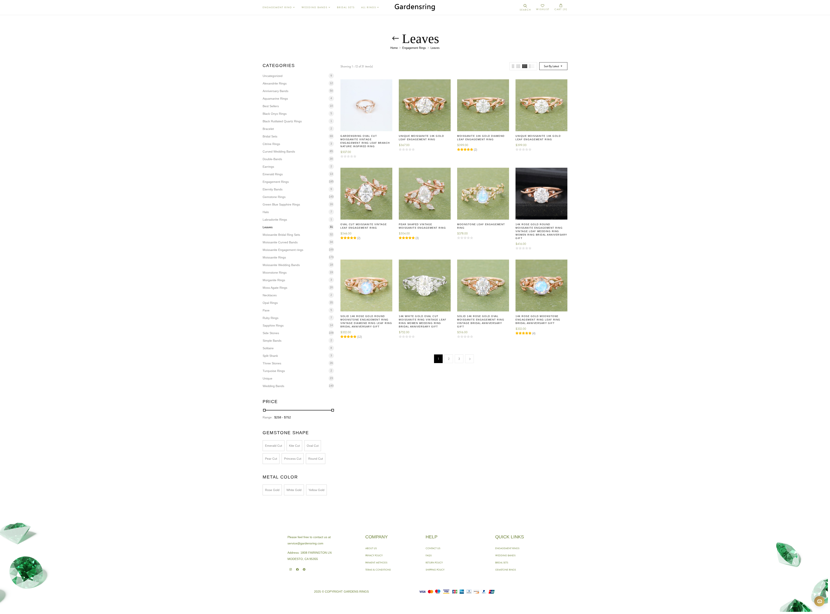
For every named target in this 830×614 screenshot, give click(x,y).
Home (394, 47)
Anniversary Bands (275, 91)
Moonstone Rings (275, 272)
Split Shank (270, 355)
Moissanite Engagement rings (283, 250)
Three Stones (272, 363)
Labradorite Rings (275, 219)
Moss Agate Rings (275, 287)
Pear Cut (271, 458)
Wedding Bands (273, 386)
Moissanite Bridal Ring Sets (281, 234)
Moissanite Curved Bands (280, 242)
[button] (560, 7)
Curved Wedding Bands (279, 151)
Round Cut (315, 458)
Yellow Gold (316, 490)
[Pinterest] (304, 569)
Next (469, 358)
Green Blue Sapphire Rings (281, 204)
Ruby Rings (270, 318)
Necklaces (270, 295)
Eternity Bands (273, 189)
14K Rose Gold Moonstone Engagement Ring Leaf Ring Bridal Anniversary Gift (538, 319)
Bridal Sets (270, 136)
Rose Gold (272, 490)
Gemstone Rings (274, 197)
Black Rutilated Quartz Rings (282, 121)
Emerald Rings (273, 174)
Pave (266, 310)
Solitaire (268, 348)
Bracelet (268, 129)
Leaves (268, 227)
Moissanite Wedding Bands (281, 265)
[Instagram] (290, 569)
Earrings (268, 166)
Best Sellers (271, 106)
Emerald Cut (273, 445)
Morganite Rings (274, 280)
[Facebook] (297, 569)
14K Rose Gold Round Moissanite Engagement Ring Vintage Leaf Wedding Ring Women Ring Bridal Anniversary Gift (541, 231)
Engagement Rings (414, 47)
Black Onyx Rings (275, 113)
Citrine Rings (271, 144)
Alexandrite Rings (275, 83)
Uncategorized (273, 76)
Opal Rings (270, 303)
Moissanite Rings (274, 257)
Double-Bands (272, 159)
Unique (267, 378)
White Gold (294, 490)
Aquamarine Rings (275, 98)
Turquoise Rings (274, 371)
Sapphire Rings (273, 325)
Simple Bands (272, 340)
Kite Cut (294, 445)
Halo (266, 212)
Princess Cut (292, 458)
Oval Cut (313, 445)
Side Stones (271, 333)
